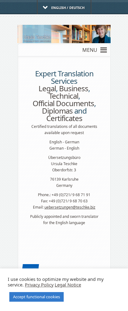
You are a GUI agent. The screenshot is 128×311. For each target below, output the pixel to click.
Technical (63, 96)
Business (73, 88)
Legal (47, 88)
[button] (89, 50)
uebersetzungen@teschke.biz (69, 207)
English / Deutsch (68, 7)
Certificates (64, 118)
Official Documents (63, 103)
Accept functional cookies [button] (36, 297)
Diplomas (57, 111)
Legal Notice (68, 285)
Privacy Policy (39, 285)
